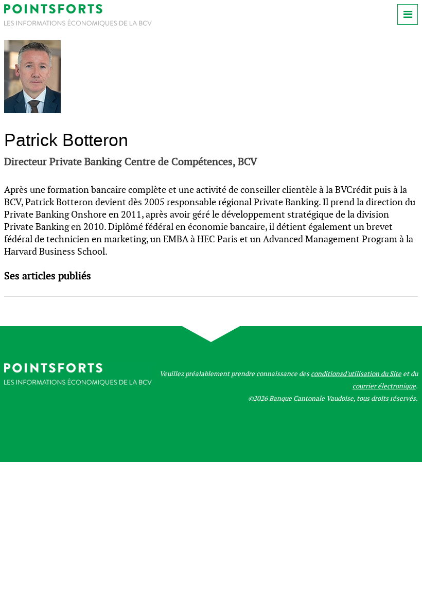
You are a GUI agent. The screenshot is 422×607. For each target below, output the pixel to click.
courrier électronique (384, 386)
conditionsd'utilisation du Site (356, 373)
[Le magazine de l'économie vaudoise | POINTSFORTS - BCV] (78, 24)
